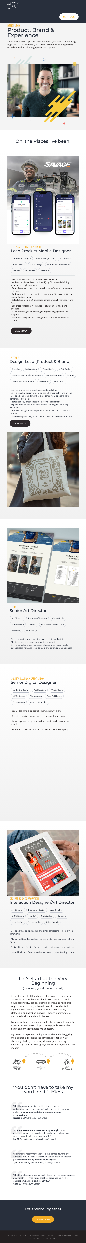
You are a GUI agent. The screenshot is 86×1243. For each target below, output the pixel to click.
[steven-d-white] (13, 3)
